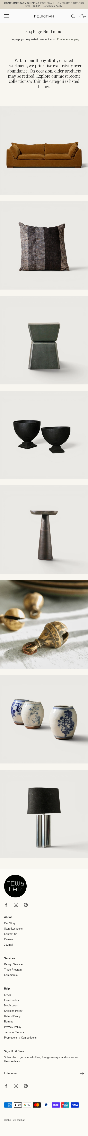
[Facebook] (6, 904)
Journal (8, 944)
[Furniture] (44, 340)
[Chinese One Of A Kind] (44, 719)
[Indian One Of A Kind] (44, 624)
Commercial (11, 975)
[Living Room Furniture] (44, 529)
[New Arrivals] (44, 245)
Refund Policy (12, 1016)
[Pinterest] (26, 904)
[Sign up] (82, 1073)
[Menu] (6, 16)
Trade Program (13, 969)
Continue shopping (68, 39)
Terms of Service (14, 1032)
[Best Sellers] (44, 150)
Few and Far (18, 1120)
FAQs (7, 994)
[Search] (73, 17)
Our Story (10, 923)
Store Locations (13, 928)
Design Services (14, 964)
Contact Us (10, 934)
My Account (11, 1005)
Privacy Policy (12, 1026)
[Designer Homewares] (44, 435)
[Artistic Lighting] (44, 814)
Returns (8, 1021)
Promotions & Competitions (20, 1037)
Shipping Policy (13, 1010)
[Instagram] (16, 904)
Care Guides (11, 1000)
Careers (8, 939)
